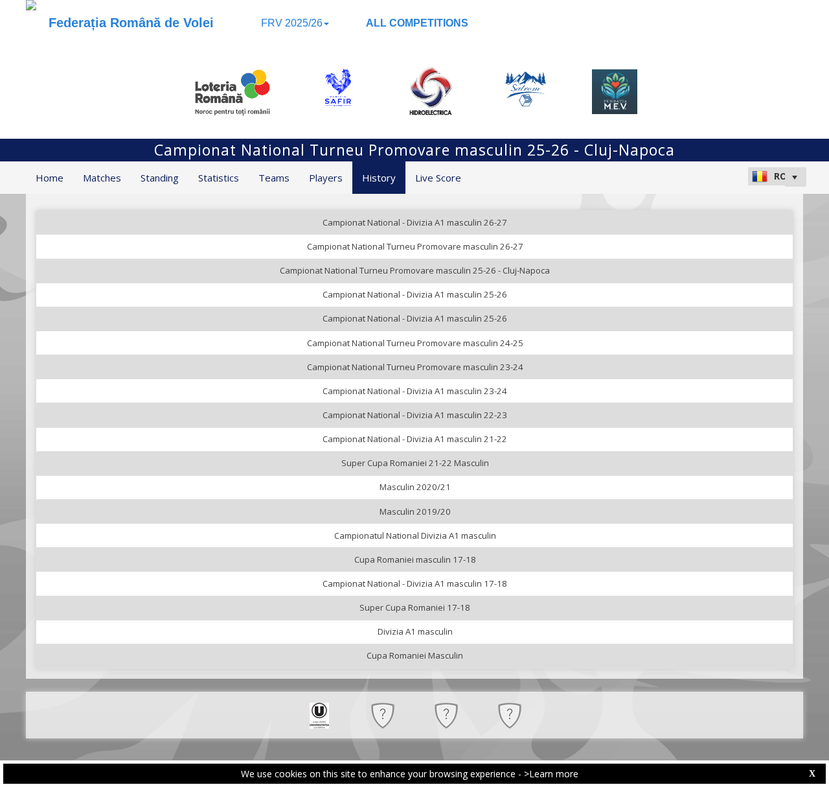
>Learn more (551, 774)
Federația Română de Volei (131, 23)
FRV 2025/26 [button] (292, 23)
